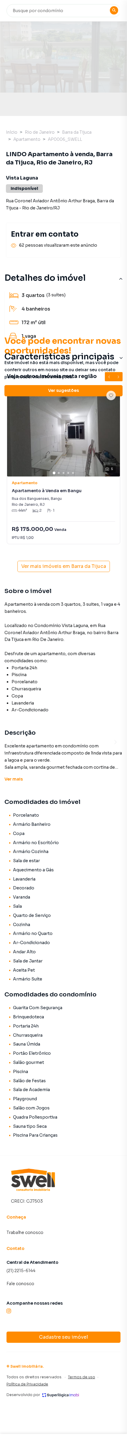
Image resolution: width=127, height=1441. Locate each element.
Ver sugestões (63, 390)
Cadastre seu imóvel (63, 1337)
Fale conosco (20, 1283)
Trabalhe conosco (24, 1232)
